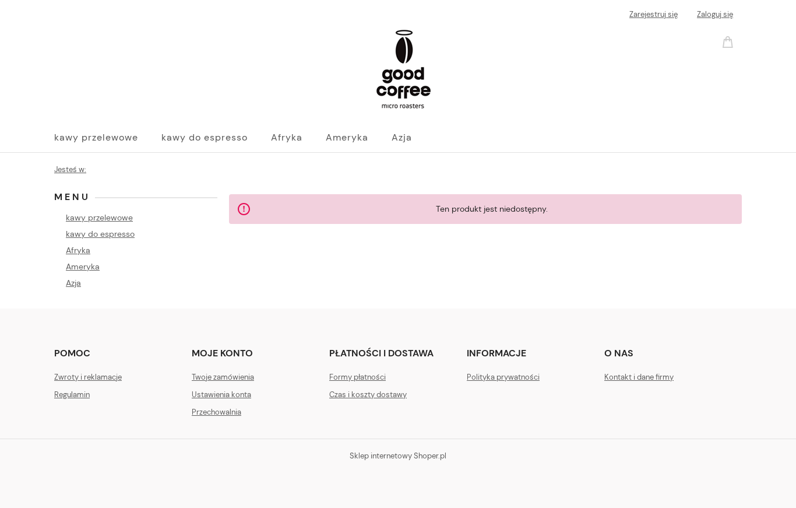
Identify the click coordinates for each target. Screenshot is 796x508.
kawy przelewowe (99, 217)
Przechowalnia (216, 412)
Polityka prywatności (503, 377)
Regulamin (72, 395)
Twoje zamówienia (223, 377)
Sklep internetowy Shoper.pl (398, 456)
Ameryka (83, 266)
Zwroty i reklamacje (88, 377)
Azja (73, 283)
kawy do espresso (100, 234)
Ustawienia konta (221, 395)
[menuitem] (107, 137)
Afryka (78, 250)
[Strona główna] (243, 69)
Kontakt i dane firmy (639, 377)
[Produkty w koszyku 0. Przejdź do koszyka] (729, 41)
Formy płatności (357, 377)
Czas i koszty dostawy (368, 395)
